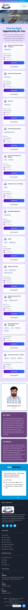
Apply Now (17, 1)
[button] (11, 497)
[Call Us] (2, 582)
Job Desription (14, 66)
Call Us (4, 584)
